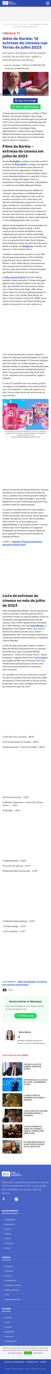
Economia (9, 1266)
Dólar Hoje (9, 1271)
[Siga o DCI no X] (10, 1199)
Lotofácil (8, 1327)
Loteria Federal (10, 1341)
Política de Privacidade (14, 1362)
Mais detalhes (38, 1353)
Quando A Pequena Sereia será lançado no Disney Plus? (22, 543)
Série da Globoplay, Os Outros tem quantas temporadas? (24, 983)
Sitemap (43, 1362)
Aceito (28, 1353)
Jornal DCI (6, 24)
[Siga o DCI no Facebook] (3, 1199)
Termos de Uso (32, 1362)
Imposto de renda (12, 1290)
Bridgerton (27, 246)
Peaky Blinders (37, 625)
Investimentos (10, 1280)
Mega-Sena (9, 1332)
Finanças (8, 1276)
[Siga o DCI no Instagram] (16, 1199)
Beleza (8, 1248)
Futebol (8, 1234)
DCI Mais (14, 24)
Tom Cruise (40, 657)
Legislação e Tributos (13, 1285)
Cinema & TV (23, 24)
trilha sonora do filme (14, 277)
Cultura (8, 1229)
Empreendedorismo (12, 1299)
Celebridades (10, 1219)
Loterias (8, 1317)
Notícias (8, 1238)
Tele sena (9, 1336)
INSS (7, 1295)
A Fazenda (9, 1243)
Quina (7, 1322)
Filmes (10, 990)
